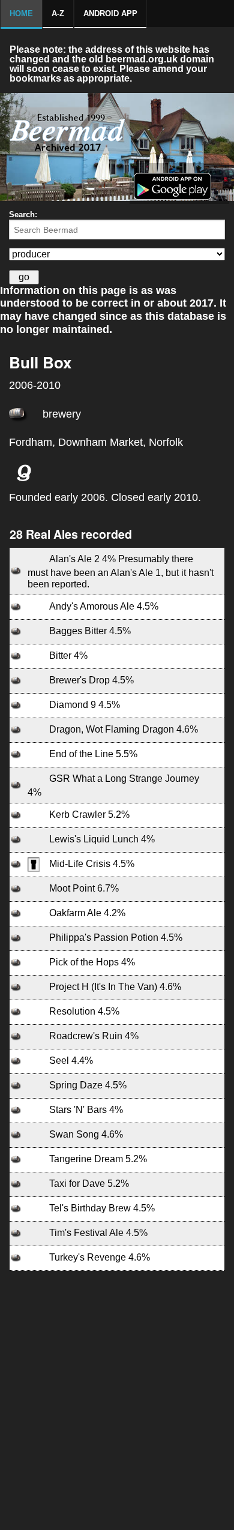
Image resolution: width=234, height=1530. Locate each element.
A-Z (58, 13)
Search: (23, 214)
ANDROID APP (110, 13)
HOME (21, 13)
